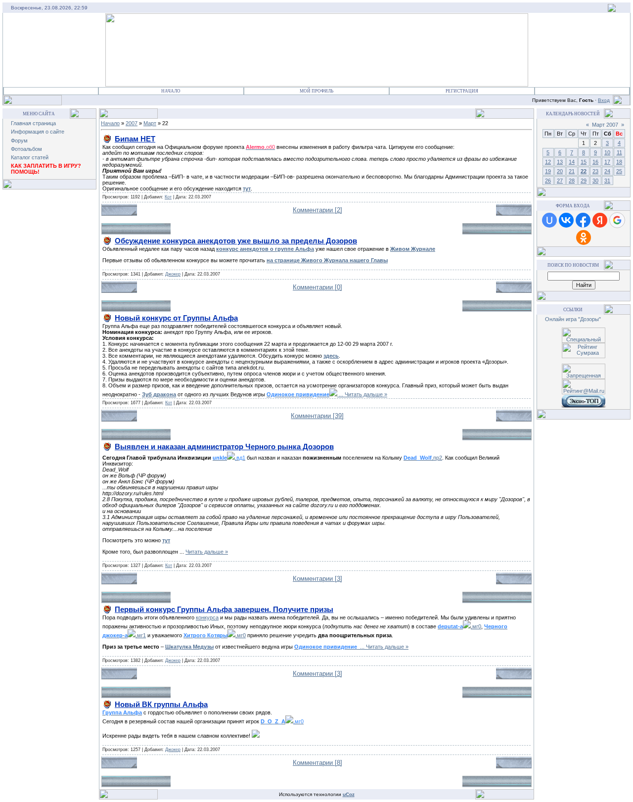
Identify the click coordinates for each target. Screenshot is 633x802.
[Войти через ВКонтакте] (566, 220)
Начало (171, 91)
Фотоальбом (26, 149)
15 (584, 162)
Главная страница (33, 123)
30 (595, 181)
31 (607, 181)
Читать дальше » (366, 394)
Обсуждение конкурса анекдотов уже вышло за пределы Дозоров (236, 240)
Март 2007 (605, 125)
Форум (19, 140)
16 (595, 162)
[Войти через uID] (549, 220)
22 (584, 171)
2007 (131, 123)
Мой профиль (316, 91)
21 (572, 171)
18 (619, 162)
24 (607, 171)
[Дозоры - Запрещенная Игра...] (612, 10)
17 (607, 162)
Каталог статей (29, 157)
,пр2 (423, 458)
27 (560, 181)
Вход (604, 100)
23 (595, 171)
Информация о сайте (37, 132)
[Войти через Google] (617, 220)
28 (572, 181)
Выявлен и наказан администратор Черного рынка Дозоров (224, 446)
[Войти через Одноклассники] (583, 237)
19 (548, 171)
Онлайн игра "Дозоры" (573, 319)
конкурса (207, 617)
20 (560, 171)
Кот (168, 196)
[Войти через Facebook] (583, 220)
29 (584, 181)
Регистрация (462, 91)
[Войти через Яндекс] (599, 220)
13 (560, 162)
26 (548, 181)
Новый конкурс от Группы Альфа (176, 318)
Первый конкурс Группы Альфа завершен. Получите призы (224, 609)
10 (607, 152)
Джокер (173, 274)
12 (548, 162)
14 (572, 162)
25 (619, 171)
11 (619, 152)
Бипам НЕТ (135, 139)
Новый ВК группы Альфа (161, 704)
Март (149, 123)
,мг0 (459, 626)
